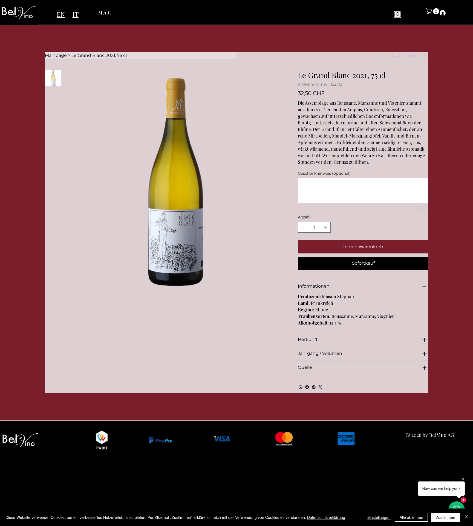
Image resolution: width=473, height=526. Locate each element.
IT (76, 14)
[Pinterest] (313, 387)
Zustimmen (445, 517)
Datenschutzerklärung (326, 517)
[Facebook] (307, 387)
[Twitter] (320, 387)
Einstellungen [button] (379, 517)
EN (61, 14)
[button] (433, 11)
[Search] (397, 14)
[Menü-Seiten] (113, 12)
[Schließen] (466, 517)
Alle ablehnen (411, 517)
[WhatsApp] (300, 387)
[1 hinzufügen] (325, 227)
